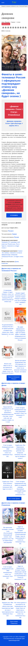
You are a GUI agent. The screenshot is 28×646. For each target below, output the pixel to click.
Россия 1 (11, 231)
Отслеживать (14, 215)
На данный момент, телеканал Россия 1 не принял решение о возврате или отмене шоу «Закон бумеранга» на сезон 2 (8, 330)
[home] (14, 2)
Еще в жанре (14, 498)
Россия (16, 237)
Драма (17, 261)
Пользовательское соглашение (12, 638)
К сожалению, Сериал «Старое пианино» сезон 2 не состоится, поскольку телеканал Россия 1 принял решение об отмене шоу (8, 295)
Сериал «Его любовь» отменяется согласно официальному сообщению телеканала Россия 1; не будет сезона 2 (12, 254)
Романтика (5, 263)
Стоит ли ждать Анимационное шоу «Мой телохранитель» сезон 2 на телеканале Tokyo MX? (7, 450)
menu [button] (3, 2)
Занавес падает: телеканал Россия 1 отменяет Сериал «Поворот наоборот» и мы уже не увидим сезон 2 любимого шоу (20, 298)
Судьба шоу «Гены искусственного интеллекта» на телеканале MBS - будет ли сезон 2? (7, 485)
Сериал (14, 234)
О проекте (22, 636)
